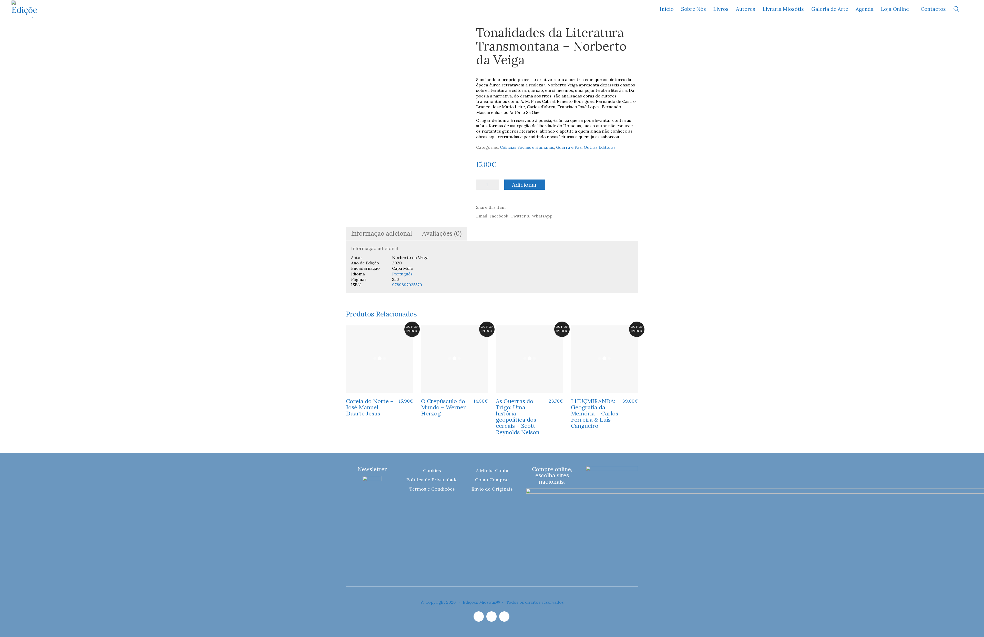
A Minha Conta (492, 470)
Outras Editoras (600, 147)
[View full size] (353, 34)
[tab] (381, 234)
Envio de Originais (492, 489)
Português (402, 273)
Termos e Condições (432, 489)
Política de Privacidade (432, 480)
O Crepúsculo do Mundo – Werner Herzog (443, 407)
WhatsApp (542, 215)
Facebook (498, 215)
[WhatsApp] (504, 616)
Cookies (432, 470)
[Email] (491, 616)
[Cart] (969, 9)
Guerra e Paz (569, 147)
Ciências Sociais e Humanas (527, 147)
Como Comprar (492, 480)
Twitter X (520, 215)
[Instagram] (479, 616)
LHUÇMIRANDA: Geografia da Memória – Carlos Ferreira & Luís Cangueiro (594, 413)
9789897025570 (407, 284)
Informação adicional (381, 233)
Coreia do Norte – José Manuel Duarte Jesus (370, 407)
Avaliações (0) (442, 233)
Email (481, 215)
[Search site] (956, 9)
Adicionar (524, 184)
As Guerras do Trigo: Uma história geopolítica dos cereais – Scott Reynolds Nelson (517, 416)
